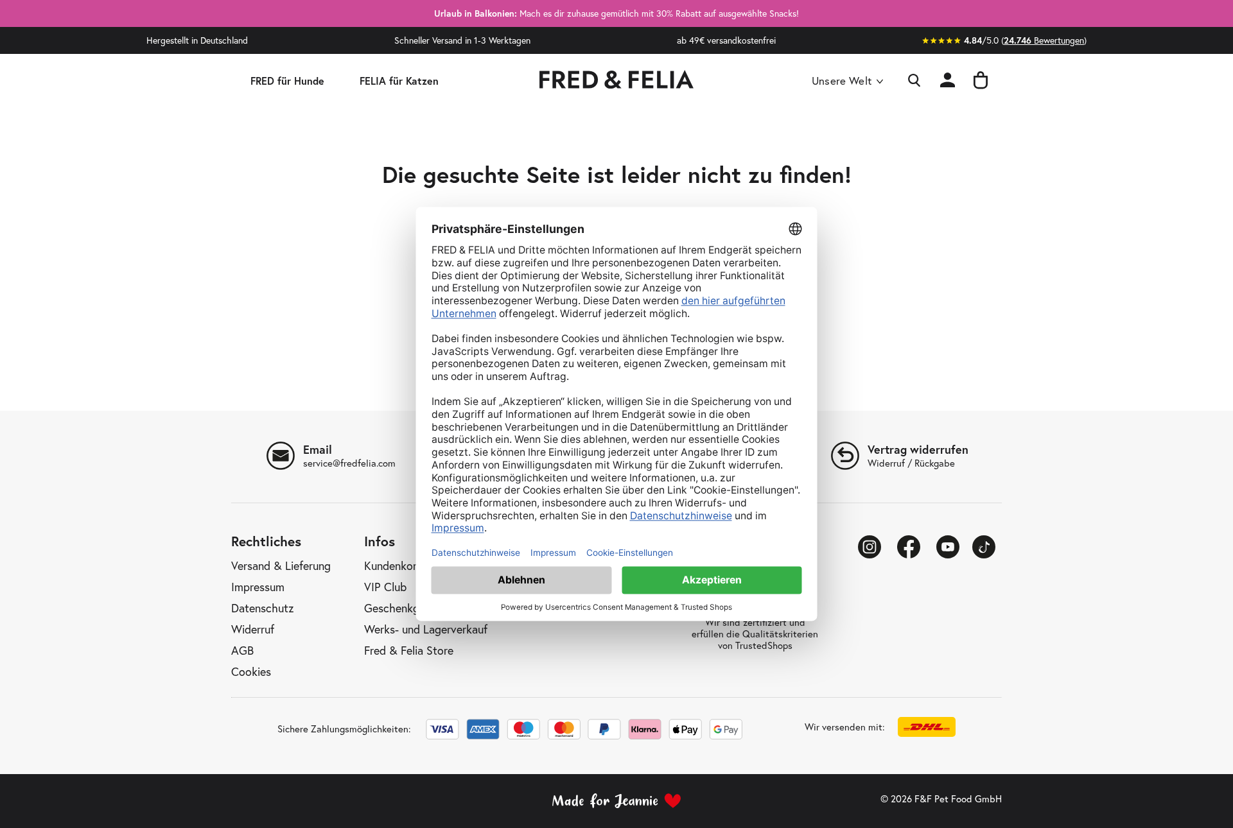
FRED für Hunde (287, 80)
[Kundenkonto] (947, 81)
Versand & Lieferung (281, 566)
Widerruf (252, 629)
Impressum (257, 587)
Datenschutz (262, 608)
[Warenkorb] (980, 81)
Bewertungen (1044, 40)
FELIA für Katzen (399, 80)
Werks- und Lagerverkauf (425, 629)
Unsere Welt (841, 80)
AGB (242, 651)
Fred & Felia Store (408, 651)
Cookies (251, 672)
